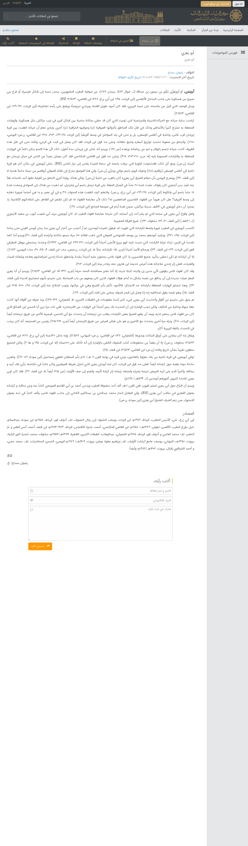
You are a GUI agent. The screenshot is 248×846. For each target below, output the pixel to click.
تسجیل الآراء (38, 546)
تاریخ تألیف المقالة (129, 77)
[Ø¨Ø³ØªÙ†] (241, 52)
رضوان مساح (175, 72)
